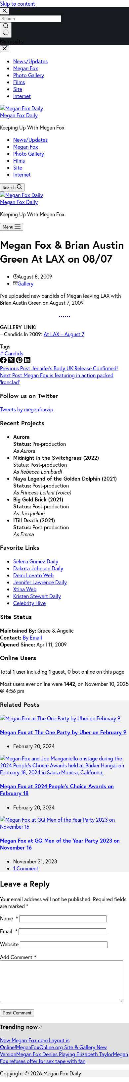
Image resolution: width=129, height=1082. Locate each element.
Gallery (25, 283)
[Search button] (6, 30)
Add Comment (18, 956)
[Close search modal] (4, 11)
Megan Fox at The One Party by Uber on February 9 (63, 732)
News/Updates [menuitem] (30, 61)
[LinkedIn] (27, 361)
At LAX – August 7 (64, 334)
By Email (32, 637)
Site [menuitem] (17, 88)
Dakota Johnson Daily (38, 568)
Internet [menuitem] (22, 95)
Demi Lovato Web (33, 575)
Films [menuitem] (19, 81)
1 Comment (25, 868)
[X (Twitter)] (12, 361)
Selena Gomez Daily (35, 561)
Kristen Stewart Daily (37, 596)
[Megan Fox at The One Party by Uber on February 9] (60, 718)
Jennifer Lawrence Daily (40, 582)
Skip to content (17, 3)
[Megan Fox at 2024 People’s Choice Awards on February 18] (64, 772)
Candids (11, 353)
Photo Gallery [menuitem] (28, 75)
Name (9, 918)
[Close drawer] (4, 48)
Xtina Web (24, 589)
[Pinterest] (20, 361)
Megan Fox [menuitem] (25, 68)
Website (9, 944)
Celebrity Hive (29, 602)
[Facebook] (4, 361)
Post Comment (17, 1012)
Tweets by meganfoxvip (26, 409)
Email (8, 931)
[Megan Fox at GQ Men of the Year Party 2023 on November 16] (64, 826)
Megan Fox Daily (19, 115)
